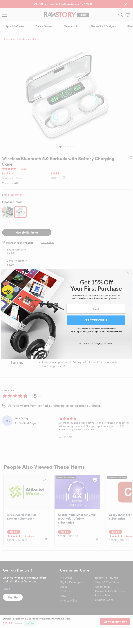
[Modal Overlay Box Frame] (66, 314)
